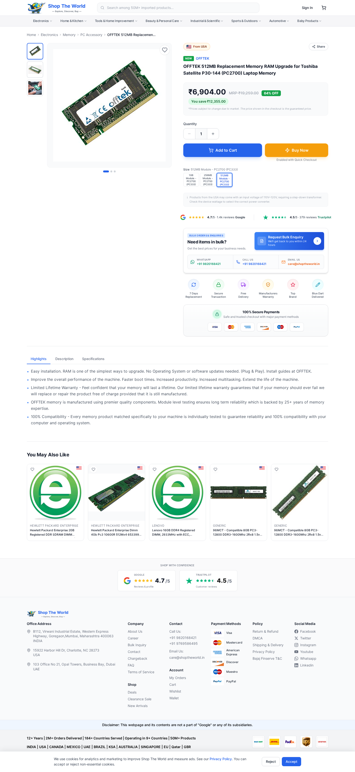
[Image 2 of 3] (111, 171)
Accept (291, 761)
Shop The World (66, 6)
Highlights (39, 359)
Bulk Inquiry (137, 645)
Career (133, 638)
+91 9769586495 (183, 643)
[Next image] (165, 105)
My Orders (177, 678)
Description (64, 359)
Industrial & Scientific (205, 21)
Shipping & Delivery (268, 645)
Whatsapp (308, 658)
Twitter (305, 638)
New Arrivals (138, 706)
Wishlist (175, 691)
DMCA (258, 638)
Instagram (308, 645)
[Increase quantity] (213, 133)
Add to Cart (226, 150)
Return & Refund (265, 631)
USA (42, 747)
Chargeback (137, 658)
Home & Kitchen (71, 21)
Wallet (174, 698)
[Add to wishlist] (165, 50)
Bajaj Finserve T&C (267, 658)
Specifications (93, 359)
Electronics (41, 21)
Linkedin (306, 665)
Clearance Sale (139, 699)
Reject (271, 761)
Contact (134, 652)
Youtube (306, 652)
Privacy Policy (221, 759)
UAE (87, 747)
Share (321, 46)
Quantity (190, 124)
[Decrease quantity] (189, 133)
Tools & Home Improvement (114, 21)
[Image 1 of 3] (106, 171)
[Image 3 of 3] (115, 171)
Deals (132, 692)
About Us (135, 631)
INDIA (31, 747)
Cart (172, 684)
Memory (69, 35)
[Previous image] (53, 105)
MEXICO (73, 747)
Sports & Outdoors (244, 21)
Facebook (308, 631)
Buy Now (300, 150)
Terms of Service (141, 672)
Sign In (307, 8)
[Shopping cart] (324, 7)
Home (31, 35)
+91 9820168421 (183, 638)
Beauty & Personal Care (162, 21)
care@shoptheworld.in (186, 657)
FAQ (131, 665)
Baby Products (307, 21)
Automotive (277, 21)
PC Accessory (91, 35)
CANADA (56, 747)
